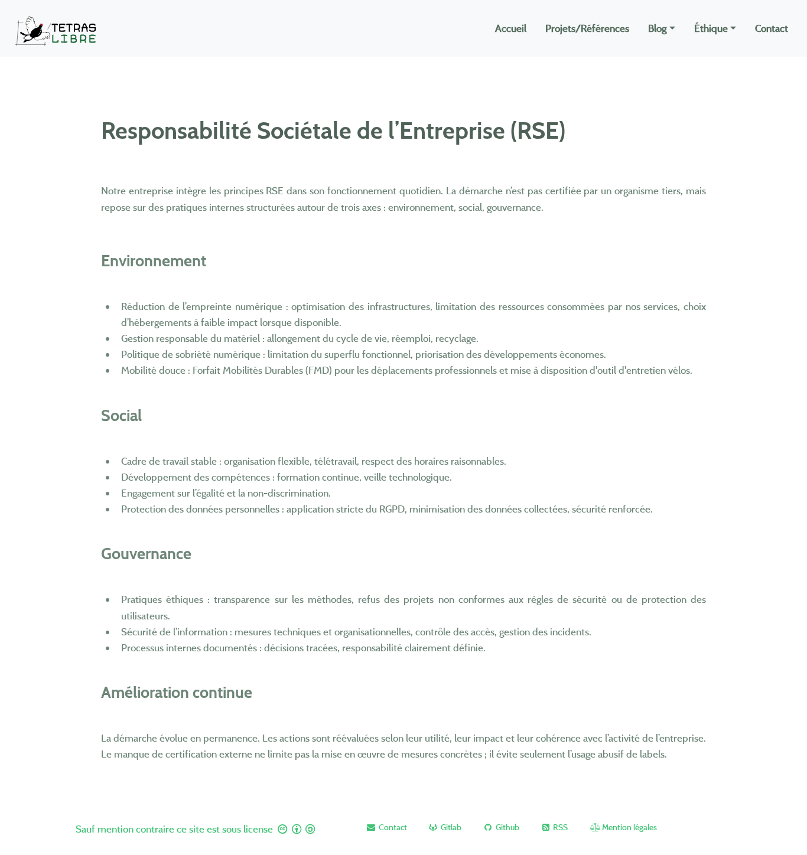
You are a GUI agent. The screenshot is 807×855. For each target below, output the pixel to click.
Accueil (510, 28)
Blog (657, 28)
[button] (386, 827)
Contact (771, 28)
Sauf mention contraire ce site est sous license (175, 829)
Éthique (711, 28)
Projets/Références (587, 28)
